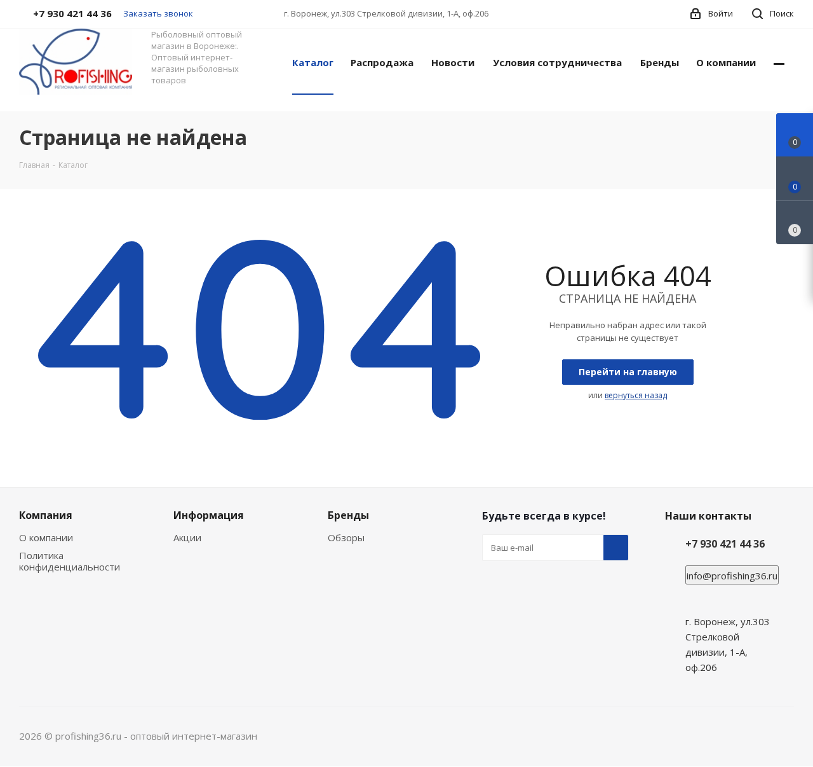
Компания (45, 515)
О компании (46, 537)
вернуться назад (636, 395)
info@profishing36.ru (732, 575)
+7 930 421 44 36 (725, 544)
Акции (187, 537)
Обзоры (346, 537)
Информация (208, 515)
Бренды (348, 515)
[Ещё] (779, 62)
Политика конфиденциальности (69, 561)
